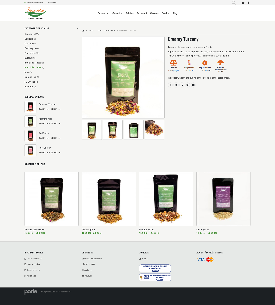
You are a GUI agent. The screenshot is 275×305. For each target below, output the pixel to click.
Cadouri (154, 13)
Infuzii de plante (33, 67)
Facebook (170, 85)
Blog (175, 13)
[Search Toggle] (234, 3)
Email (193, 85)
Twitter (176, 85)
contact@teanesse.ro (35, 3)
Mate (27, 72)
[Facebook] (248, 3)
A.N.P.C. (144, 258)
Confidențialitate (33, 270)
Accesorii (142, 13)
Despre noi (103, 13)
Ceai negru (30, 48)
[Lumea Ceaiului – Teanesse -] (36, 13)
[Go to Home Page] (83, 30)
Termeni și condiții (34, 258)
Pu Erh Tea (30, 82)
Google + (187, 85)
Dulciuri (129, 13)
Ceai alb (29, 43)
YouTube (88, 276)
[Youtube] (243, 3)
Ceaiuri (116, 13)
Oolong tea (30, 77)
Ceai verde (30, 53)
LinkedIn (181, 85)
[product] (30, 107)
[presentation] (82, 77)
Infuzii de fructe (33, 62)
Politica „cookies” (33, 264)
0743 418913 (52, 3)
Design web (31, 276)
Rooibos (29, 86)
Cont (164, 13)
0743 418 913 (89, 264)
